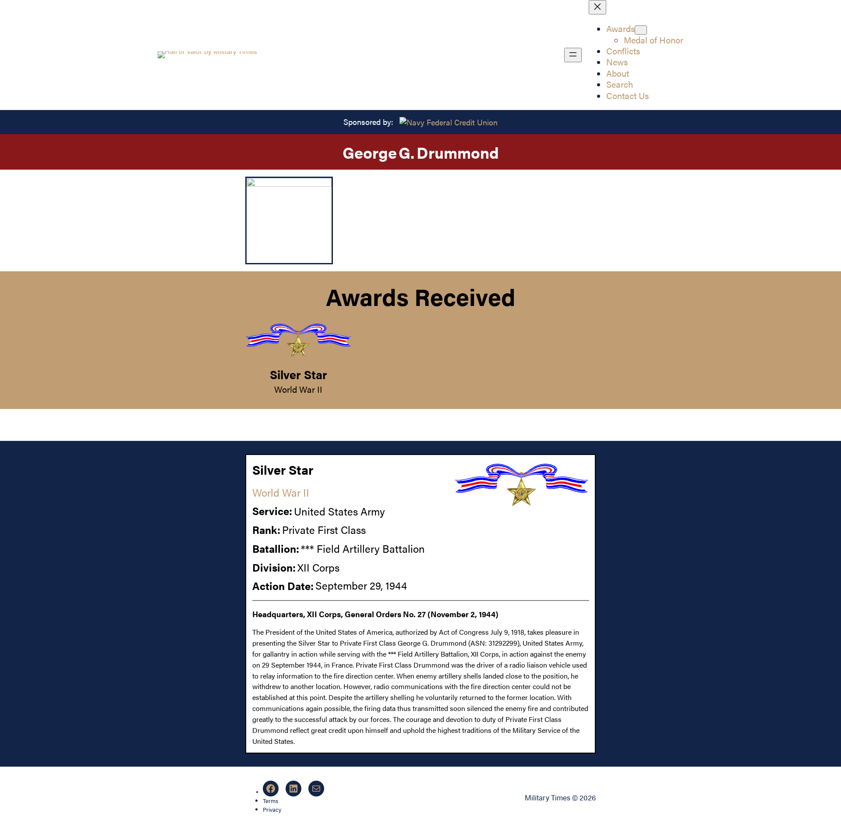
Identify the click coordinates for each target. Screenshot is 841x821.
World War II (298, 389)
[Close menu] (597, 7)
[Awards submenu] (641, 30)
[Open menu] (573, 55)
